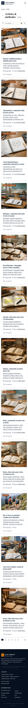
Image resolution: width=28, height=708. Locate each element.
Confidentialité (18, 693)
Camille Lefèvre (21, 70)
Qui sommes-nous (5, 690)
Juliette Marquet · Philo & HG (8, 678)
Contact (17, 691)
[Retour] (2, 15)
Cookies (3, 695)
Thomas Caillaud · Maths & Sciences (10, 676)
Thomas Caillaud (21, 122)
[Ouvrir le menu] (25, 3)
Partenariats (18, 697)
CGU (16, 695)
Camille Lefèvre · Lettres (7, 674)
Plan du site (4, 697)
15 (25, 639)
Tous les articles (5, 681)
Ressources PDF (5, 683)
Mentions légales (5, 693)
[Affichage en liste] (24, 23)
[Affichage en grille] (21, 23)
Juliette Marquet (21, 225)
